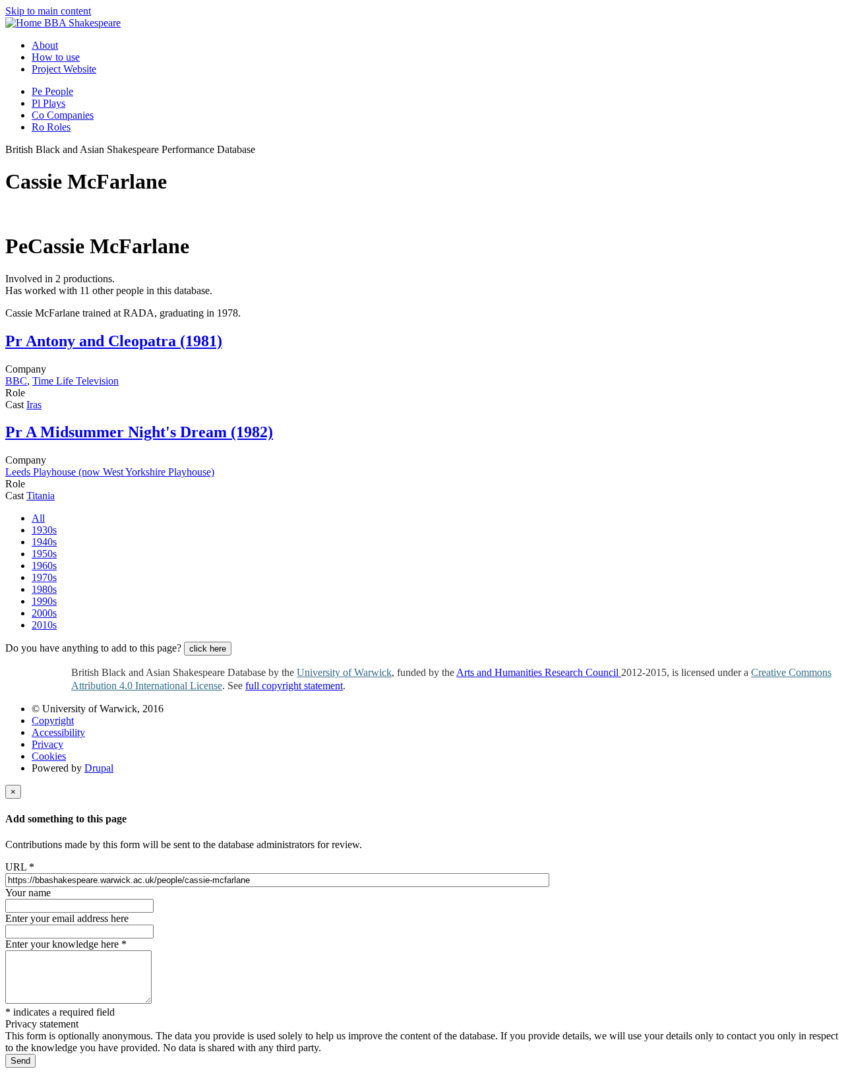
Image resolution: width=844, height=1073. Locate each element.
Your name (28, 892)
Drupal (98, 768)
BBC (16, 380)
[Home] (24, 22)
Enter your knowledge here (66, 944)
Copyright (53, 720)
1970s (44, 577)
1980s (44, 589)
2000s (44, 613)
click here (207, 649)
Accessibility (58, 732)
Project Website (64, 69)
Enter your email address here (67, 918)
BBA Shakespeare (82, 22)
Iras (34, 404)
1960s (44, 565)
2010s (44, 624)
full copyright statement (294, 685)
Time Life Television (75, 380)
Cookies (49, 756)
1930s (44, 530)
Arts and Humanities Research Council (538, 672)
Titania (40, 495)
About (45, 45)
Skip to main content (48, 10)
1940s (44, 541)
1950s (44, 553)
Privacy (47, 744)
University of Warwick (344, 672)
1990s (44, 601)
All (38, 518)
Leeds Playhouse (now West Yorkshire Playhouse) (109, 471)
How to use (56, 57)
